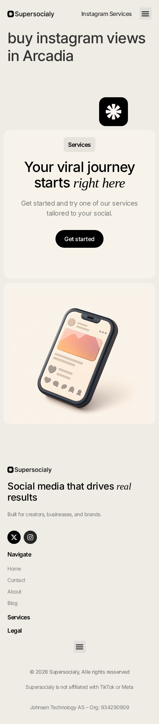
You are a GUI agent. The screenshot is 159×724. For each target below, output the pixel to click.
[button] (145, 13)
